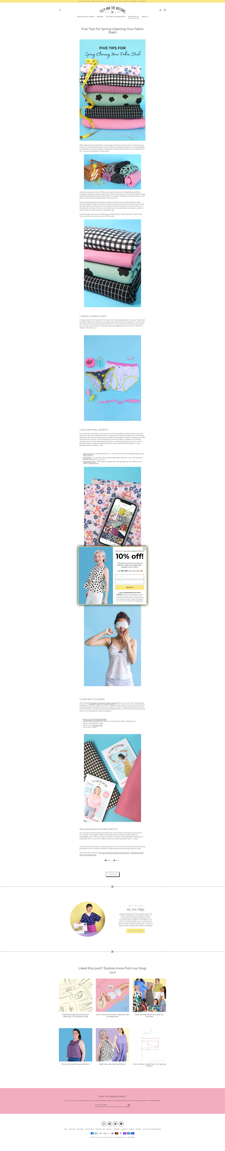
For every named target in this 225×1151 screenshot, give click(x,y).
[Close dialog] (144, 548)
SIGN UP (129, 587)
